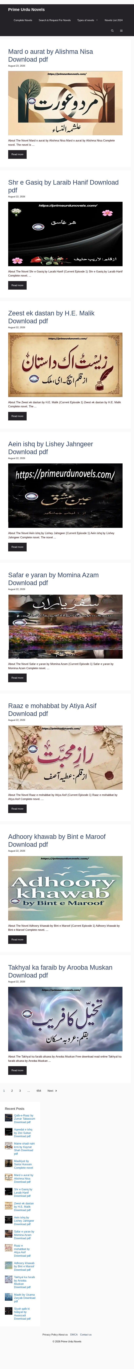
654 (39, 1090)
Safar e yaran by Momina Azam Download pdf (24, 1235)
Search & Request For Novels (55, 20)
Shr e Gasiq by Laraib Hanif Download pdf (23, 1193)
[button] (112, 31)
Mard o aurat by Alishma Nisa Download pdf (23, 1178)
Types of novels (85, 20)
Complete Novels (23, 20)
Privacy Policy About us (55, 1334)
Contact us (86, 1334)
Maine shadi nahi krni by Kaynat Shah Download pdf (24, 1148)
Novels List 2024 (114, 20)
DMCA (74, 1334)
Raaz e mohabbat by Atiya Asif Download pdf (22, 1250)
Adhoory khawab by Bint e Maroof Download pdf (24, 1266)
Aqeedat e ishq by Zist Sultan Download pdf (23, 1133)
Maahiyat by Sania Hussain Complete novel (23, 1164)
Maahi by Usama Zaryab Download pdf (24, 1298)
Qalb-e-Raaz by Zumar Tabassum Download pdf (24, 1119)
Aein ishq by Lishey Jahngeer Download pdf (24, 1221)
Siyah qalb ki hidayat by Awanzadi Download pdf (22, 1313)
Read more (17, 154)
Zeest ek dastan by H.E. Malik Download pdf (24, 1207)
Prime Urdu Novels (26, 9)
